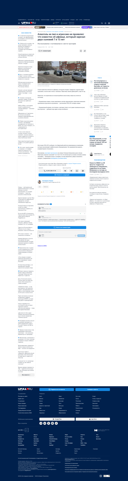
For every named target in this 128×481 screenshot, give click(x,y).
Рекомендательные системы (71, 467)
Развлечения (79, 408)
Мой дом (61, 405)
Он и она (78, 396)
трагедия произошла (51, 153)
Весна (41, 401)
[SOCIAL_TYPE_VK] (65, 170)
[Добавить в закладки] (80, 50)
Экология (94, 403)
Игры (80, 19)
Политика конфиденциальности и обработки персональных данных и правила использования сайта (86, 469)
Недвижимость (22, 19)
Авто (40, 396)
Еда (40, 408)
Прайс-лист (21, 398)
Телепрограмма (45, 19)
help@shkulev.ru (28, 470)
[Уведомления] (105, 23)
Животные (42, 410)
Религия (78, 410)
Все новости (26, 33)
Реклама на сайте (22, 396)
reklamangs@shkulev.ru (69, 459)
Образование (62, 413)
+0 (80, 213)
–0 (84, 213)
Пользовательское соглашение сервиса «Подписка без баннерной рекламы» (81, 471)
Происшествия (80, 403)
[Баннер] (39, 27)
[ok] (48, 423)
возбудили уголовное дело (59, 158)
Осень (77, 398)
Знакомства (31, 19)
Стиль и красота (96, 398)
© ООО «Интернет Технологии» (42, 476)
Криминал (61, 398)
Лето (60, 403)
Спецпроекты (96, 408)
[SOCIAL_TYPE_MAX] (83, 170)
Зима (60, 396)
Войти (43, 236)
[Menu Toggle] (19, 23)
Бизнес (41, 398)
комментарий (46, 51)
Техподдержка (22, 408)
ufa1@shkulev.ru (34, 468)
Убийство (46, 186)
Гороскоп (58, 19)
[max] (52, 423)
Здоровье (42, 413)
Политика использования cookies (72, 465)
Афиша (52, 19)
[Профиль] (109, 23)
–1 (84, 223)
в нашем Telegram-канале (74, 163)
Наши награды (22, 403)
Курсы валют (65, 19)
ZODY (77, 19)
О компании (21, 401)
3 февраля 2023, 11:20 (42, 47)
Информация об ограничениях (71, 463)
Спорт (94, 396)
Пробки (72, 19)
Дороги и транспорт (44, 405)
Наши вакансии (22, 405)
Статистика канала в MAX (25, 413)
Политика (78, 401)
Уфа (40, 186)
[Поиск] (102, 23)
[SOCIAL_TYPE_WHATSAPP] (77, 170)
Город (40, 403)
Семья (77, 413)
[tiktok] (56, 423)
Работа (77, 405)
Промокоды (86, 19)
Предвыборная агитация (24, 410)
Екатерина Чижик (47, 181)
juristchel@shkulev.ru (52, 469)
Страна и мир (95, 401)
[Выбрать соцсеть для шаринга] (84, 50)
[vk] (44, 423)
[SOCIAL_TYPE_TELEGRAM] (71, 170)
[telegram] (40, 423)
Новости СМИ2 (42, 245)
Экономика (95, 405)
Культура (61, 401)
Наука (60, 408)
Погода (38, 19)
